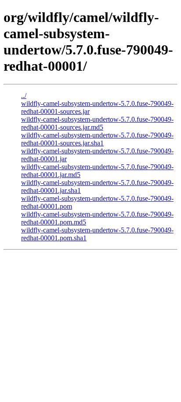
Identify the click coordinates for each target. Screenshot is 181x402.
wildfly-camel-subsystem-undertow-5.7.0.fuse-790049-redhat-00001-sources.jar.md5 (97, 123)
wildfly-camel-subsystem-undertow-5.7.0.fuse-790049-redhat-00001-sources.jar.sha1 (97, 139)
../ (23, 95)
